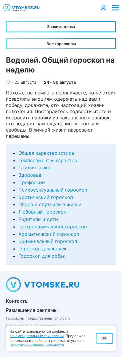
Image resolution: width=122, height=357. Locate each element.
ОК (104, 338)
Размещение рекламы (31, 310)
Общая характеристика (46, 153)
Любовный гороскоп (42, 212)
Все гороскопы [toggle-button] (61, 43)
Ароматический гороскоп (48, 234)
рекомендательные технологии (36, 336)
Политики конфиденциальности (36, 345)
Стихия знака (34, 167)
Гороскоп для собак (41, 256)
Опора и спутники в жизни (49, 204)
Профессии (31, 182)
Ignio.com (62, 318)
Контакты (17, 301)
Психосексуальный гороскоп (52, 190)
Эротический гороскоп (45, 197)
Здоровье (29, 175)
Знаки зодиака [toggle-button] (61, 26)
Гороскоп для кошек (42, 249)
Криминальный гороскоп (47, 241)
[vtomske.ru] (21, 7)
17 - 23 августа (21, 82)
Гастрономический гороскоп (52, 227)
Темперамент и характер (47, 160)
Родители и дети (38, 219)
